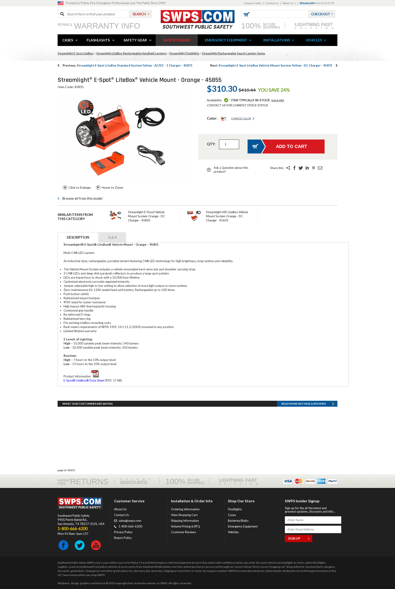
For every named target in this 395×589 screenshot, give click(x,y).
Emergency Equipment (243, 526)
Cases (232, 515)
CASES (67, 40)
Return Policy (123, 538)
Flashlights (235, 509)
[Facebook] (294, 168)
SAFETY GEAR (135, 40)
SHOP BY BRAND (176, 40)
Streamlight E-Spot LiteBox (75, 53)
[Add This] (288, 168)
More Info (277, 100)
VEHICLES (314, 40)
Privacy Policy (123, 532)
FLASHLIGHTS (98, 40)
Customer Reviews (183, 532)
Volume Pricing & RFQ (185, 526)
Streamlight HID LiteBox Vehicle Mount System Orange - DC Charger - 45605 (227, 216)
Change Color (241, 118)
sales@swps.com (130, 520)
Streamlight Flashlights (184, 53)
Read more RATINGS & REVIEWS (303, 403)
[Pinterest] (313, 168)
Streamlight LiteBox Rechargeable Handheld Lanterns (131, 53)
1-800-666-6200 (130, 526)
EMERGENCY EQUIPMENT (226, 40)
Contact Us (272, 3)
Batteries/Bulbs (238, 520)
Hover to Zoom (112, 187)
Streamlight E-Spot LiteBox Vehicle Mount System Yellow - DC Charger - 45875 (271, 65)
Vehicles (233, 532)
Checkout (320, 14)
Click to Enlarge (80, 187)
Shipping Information (185, 520)
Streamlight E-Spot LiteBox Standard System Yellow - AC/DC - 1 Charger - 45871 (127, 65)
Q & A (112, 237)
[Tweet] (301, 168)
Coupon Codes (253, 3)
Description (78, 237)
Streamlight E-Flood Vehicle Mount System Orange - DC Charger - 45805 (146, 216)
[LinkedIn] (307, 168)
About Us (288, 3)
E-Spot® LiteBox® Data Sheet (84, 380)
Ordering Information (185, 509)
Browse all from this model (82, 198)
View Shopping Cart (184, 515)
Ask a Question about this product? (231, 169)
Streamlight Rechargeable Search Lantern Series (233, 53)
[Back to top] (380, 574)
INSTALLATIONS (276, 40)
